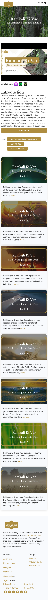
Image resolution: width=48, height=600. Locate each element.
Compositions (9, 576)
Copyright (28, 584)
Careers (32, 558)
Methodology (9, 563)
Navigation (8, 567)
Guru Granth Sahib (33, 535)
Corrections (34, 566)
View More (24, 130)
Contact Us (29, 588)
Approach (7, 559)
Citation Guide (35, 562)
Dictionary (7, 572)
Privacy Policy (9, 584)
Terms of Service (10, 588)
